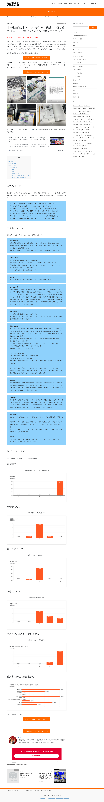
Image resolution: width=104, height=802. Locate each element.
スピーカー (88, 121)
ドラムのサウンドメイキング (80, 56)
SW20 (89, 111)
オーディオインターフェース (82, 119)
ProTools (82, 111)
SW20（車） (76, 42)
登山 (74, 90)
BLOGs (37, 790)
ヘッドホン (77, 135)
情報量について (15, 169)
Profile (9, 790)
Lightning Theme (51, 798)
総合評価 (13, 167)
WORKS (16, 790)
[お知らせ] (13, 772)
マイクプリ (77, 140)
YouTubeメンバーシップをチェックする (36, 72)
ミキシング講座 (61, 23)
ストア (22, 790)
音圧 (76, 156)
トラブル (77, 127)
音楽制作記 (76, 97)
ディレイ (88, 124)
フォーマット (78, 132)
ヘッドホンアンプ (88, 135)
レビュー (77, 154)
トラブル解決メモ (77, 52)
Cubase (88, 105)
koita (60, 761)
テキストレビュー (13, 163)
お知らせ (75, 45)
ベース (76, 138)
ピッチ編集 (86, 129)
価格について (14, 173)
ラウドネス (77, 148)
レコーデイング (89, 151)
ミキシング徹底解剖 (78, 66)
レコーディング (78, 151)
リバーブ (86, 148)
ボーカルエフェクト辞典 (79, 59)
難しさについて (15, 171)
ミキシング (89, 143)
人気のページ (12, 161)
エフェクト (87, 116)
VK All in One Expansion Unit (62, 798)
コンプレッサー (78, 121)
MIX (76, 111)
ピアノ (91, 127)
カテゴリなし (76, 49)
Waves (76, 113)
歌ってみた (91, 154)
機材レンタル (29, 790)
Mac (85, 108)
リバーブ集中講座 (77, 73)
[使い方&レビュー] (60, 772)
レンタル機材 (76, 76)
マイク (91, 138)
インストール (78, 116)
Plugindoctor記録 (77, 39)
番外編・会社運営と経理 (79, 86)
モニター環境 (78, 146)
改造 (84, 154)
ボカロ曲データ (77, 62)
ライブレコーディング (90, 146)
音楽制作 (26, 764)
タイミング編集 (78, 124)
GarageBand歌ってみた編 (80, 35)
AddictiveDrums (78, 105)
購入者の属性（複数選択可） (19, 177)
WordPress (43, 798)
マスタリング (87, 140)
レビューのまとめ (13, 165)
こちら (31, 129)
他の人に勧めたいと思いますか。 (20, 175)
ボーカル (84, 138)
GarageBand (78, 108)
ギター (93, 119)
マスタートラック (79, 143)
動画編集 (75, 83)
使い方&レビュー (77, 80)
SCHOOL (51, 790)
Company (43, 790)
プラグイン (87, 132)
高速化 (82, 156)
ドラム (84, 127)
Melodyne (92, 108)
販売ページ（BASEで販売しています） (36, 57)
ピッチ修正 (77, 129)
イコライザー (85, 113)
